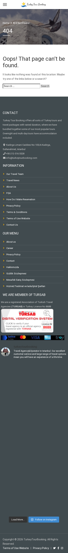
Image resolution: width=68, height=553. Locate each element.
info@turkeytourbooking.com (21, 158)
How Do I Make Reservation (20, 199)
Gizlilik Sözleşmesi (16, 273)
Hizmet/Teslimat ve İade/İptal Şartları (25, 286)
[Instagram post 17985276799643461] (17, 400)
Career (9, 248)
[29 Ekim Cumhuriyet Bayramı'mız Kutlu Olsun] (17, 425)
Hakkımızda (12, 267)
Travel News (12, 180)
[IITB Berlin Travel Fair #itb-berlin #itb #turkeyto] (17, 502)
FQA (8, 193)
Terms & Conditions (16, 212)
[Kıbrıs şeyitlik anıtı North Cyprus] (17, 451)
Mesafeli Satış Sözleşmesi (20, 279)
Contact (10, 260)
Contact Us (12, 224)
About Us (11, 186)
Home (6, 23)
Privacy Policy (13, 205)
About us (11, 241)
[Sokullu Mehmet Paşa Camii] (17, 476)
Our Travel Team (15, 174)
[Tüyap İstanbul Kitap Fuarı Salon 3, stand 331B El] (17, 375)
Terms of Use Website (18, 218)
